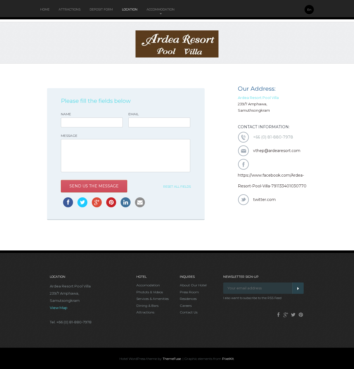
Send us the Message (94, 186)
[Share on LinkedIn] (126, 205)
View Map (58, 307)
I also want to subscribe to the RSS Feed (252, 298)
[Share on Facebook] (68, 205)
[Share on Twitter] (82, 205)
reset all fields (177, 187)
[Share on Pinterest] (111, 205)
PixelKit (228, 359)
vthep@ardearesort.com (276, 150)
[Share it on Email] (140, 205)
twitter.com (264, 199)
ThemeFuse (172, 359)
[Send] (298, 288)
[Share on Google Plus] (97, 205)
